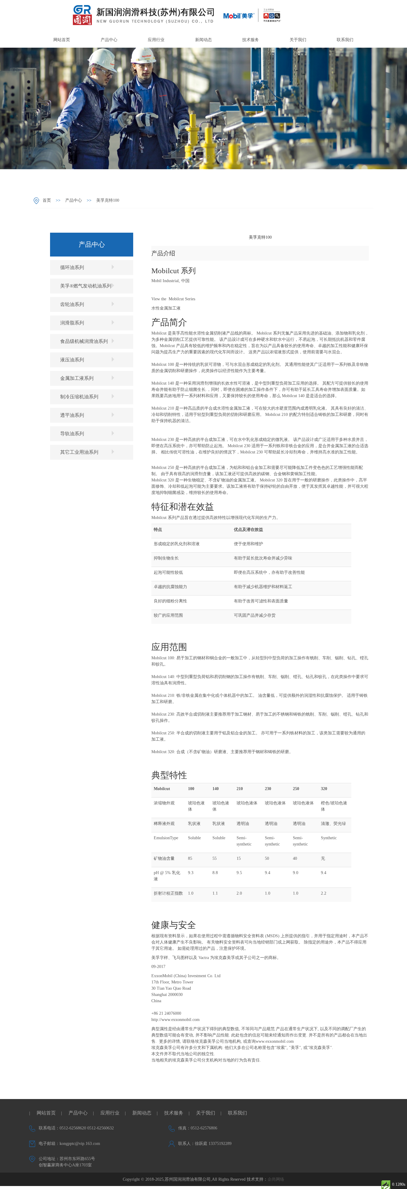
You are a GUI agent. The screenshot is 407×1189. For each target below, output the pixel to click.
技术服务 (250, 40)
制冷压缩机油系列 (79, 396)
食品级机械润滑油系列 (84, 341)
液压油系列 (72, 359)
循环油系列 (72, 267)
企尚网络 (276, 1179)
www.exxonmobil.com (275, 1041)
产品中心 (109, 40)
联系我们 (345, 40)
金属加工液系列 (77, 378)
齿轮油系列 (72, 304)
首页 (47, 200)
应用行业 (156, 40)
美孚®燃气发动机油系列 (85, 285)
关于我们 (298, 40)
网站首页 (61, 40)
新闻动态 (203, 40)
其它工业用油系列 (79, 452)
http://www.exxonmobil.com (175, 1019)
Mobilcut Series (182, 299)
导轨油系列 (72, 433)
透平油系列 (72, 415)
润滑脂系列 (72, 322)
